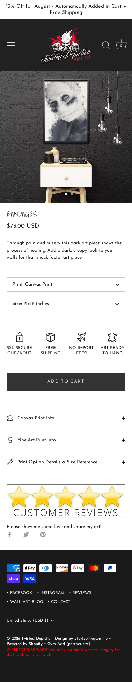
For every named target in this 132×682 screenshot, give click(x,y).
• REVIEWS (80, 593)
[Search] (105, 46)
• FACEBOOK (19, 593)
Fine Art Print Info (36, 440)
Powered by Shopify (25, 644)
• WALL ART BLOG (25, 602)
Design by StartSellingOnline (82, 639)
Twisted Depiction (37, 639)
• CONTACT (59, 602)
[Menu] (10, 45)
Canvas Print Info (35, 418)
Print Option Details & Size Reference (56, 462)
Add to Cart (66, 381)
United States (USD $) (27, 621)
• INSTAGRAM (50, 593)
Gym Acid (56, 644)
